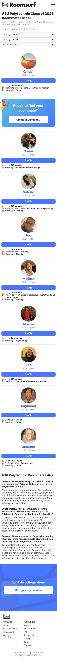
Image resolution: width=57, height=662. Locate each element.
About (26, 625)
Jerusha (28, 447)
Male (32, 239)
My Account (8, 632)
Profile (28, 80)
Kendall (28, 71)
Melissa (28, 279)
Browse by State (10, 628)
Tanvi (28, 151)
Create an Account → (28, 119)
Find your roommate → (28, 590)
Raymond (28, 406)
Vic (28, 235)
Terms (26, 642)
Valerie (28, 192)
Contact (27, 645)
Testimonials (29, 635)
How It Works (30, 628)
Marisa (28, 324)
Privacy (27, 638)
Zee (29, 365)
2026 (23, 75)
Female (32, 75)
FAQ (26, 632)
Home (5, 625)
